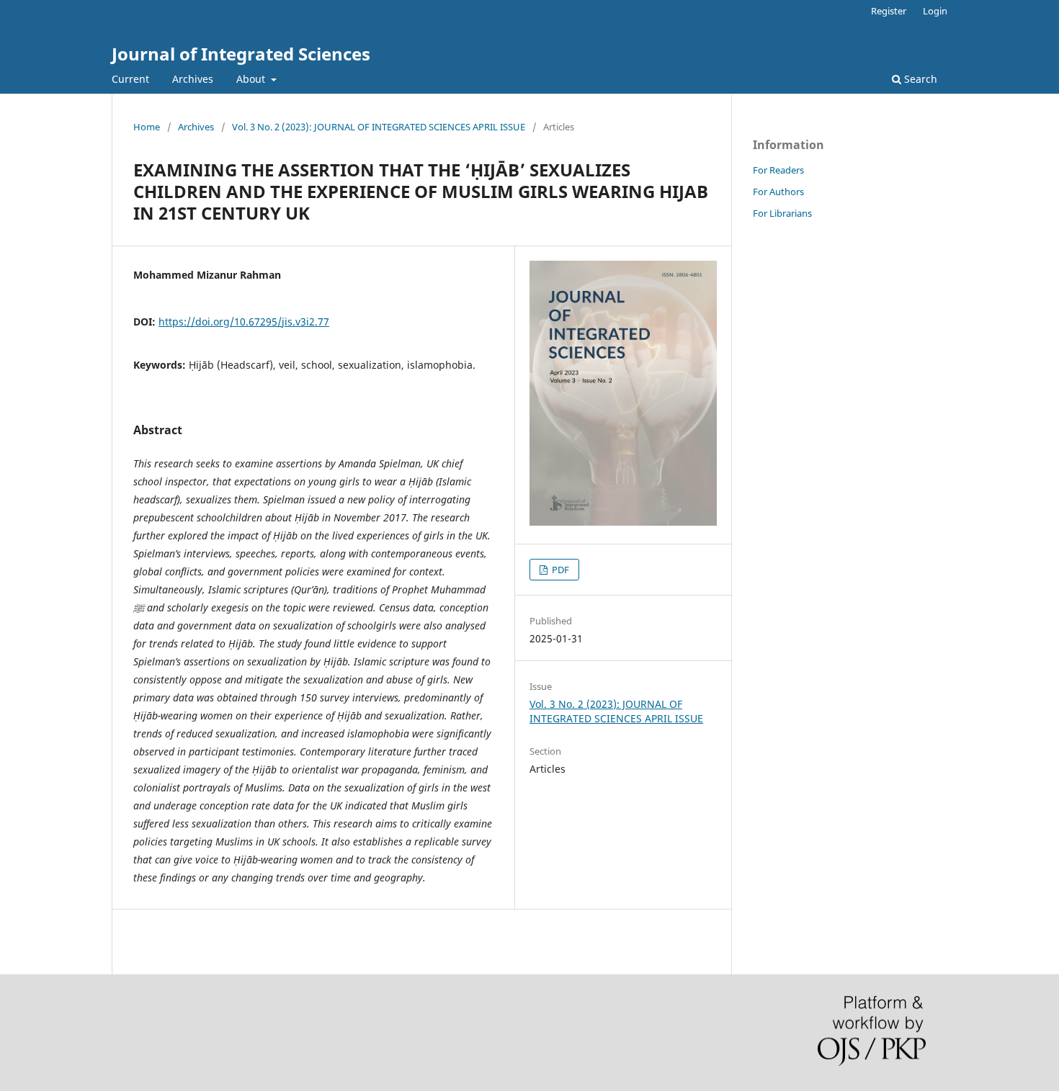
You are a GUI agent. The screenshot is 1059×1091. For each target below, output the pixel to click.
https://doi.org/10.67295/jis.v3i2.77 (243, 321)
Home (146, 126)
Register (888, 10)
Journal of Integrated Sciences (241, 54)
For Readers (778, 169)
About (252, 79)
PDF (559, 569)
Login (935, 10)
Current (130, 79)
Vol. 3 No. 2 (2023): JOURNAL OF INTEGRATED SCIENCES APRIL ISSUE (378, 126)
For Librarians (782, 213)
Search (919, 79)
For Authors (778, 191)
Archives (192, 79)
